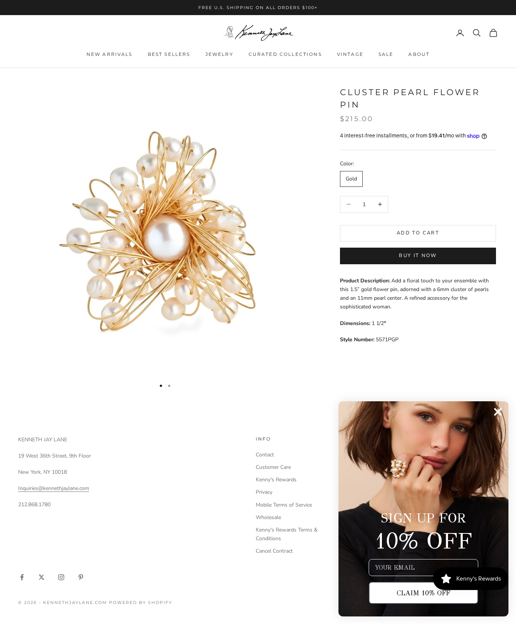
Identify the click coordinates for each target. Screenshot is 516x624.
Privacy (264, 492)
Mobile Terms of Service (284, 504)
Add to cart (418, 233)
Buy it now (418, 255)
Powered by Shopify (140, 602)
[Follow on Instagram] (61, 577)
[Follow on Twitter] (41, 577)
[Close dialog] (497, 411)
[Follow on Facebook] (22, 577)
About (418, 54)
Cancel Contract (274, 551)
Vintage (350, 54)
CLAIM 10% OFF (423, 593)
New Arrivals (110, 54)
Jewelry (219, 54)
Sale (386, 54)
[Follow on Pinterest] (81, 577)
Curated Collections (285, 54)
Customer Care (273, 467)
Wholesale (268, 517)
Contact (265, 454)
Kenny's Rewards (276, 479)
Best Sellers (169, 54)
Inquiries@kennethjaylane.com (53, 488)
